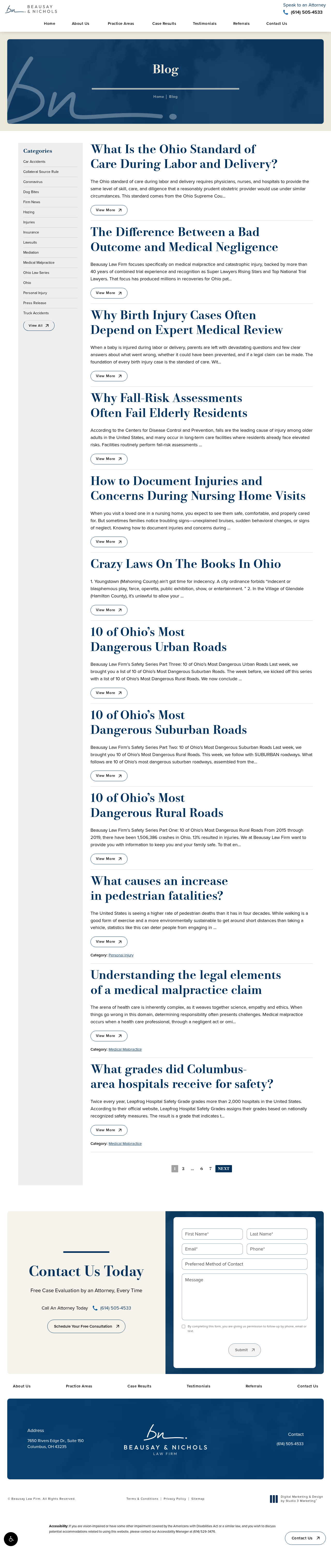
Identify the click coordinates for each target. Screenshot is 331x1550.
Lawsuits (30, 242)
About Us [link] (80, 23)
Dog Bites (31, 191)
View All (35, 325)
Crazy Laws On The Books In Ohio (186, 565)
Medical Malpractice (39, 262)
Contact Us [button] (302, 1538)
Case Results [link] (164, 23)
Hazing (28, 211)
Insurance (31, 232)
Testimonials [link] (204, 23)
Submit (241, 1350)
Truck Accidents (36, 312)
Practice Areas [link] (121, 23)
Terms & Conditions (142, 1498)
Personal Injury (35, 292)
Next (223, 1169)
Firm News (31, 201)
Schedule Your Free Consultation (83, 1326)
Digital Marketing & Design (302, 1499)
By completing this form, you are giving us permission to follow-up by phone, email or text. (247, 1328)
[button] (11, 1539)
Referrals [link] (241, 23)
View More (105, 210)
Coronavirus (33, 181)
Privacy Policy (175, 1498)
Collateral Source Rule (41, 171)
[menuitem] (49, 24)
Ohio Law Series (36, 272)
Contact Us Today (86, 1272)
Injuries (29, 222)
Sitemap (198, 1498)
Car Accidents (34, 162)
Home (158, 96)
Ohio (27, 282)
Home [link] (49, 23)
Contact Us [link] (276, 23)
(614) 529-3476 (204, 1531)
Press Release (34, 302)
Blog (173, 96)
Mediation (31, 252)
